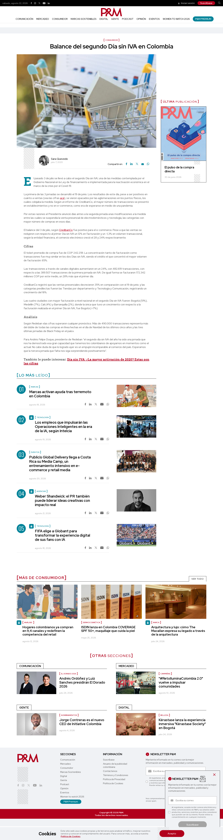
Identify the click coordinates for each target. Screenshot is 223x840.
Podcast (127, 19)
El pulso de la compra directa (179, 169)
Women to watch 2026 (176, 19)
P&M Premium (203, 19)
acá (62, 198)
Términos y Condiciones (115, 775)
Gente (115, 19)
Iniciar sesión (188, 3)
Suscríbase (206, 3)
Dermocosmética (91, 622)
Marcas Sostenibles (83, 19)
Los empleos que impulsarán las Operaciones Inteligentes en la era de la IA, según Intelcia (63, 426)
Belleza (164, 715)
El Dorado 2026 (68, 673)
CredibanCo (66, 230)
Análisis (28, 622)
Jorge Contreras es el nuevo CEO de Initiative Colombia (81, 722)
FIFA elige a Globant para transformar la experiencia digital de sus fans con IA (62, 535)
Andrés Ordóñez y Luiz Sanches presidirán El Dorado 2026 (82, 682)
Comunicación (24, 19)
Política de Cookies (70, 836)
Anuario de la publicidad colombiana (115, 765)
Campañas (165, 673)
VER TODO (197, 578)
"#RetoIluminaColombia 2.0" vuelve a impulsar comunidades (181, 682)
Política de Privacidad (114, 779)
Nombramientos (69, 715)
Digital (104, 19)
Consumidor (60, 19)
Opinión (141, 19)
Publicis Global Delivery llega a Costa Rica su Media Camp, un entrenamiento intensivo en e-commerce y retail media (60, 463)
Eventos (154, 19)
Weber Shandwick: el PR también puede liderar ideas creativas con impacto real (62, 500)
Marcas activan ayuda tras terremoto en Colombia (60, 393)
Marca (156, 622)
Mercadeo (42, 19)
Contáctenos (110, 771)
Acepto (172, 833)
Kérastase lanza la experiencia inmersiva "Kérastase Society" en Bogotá (182, 724)
